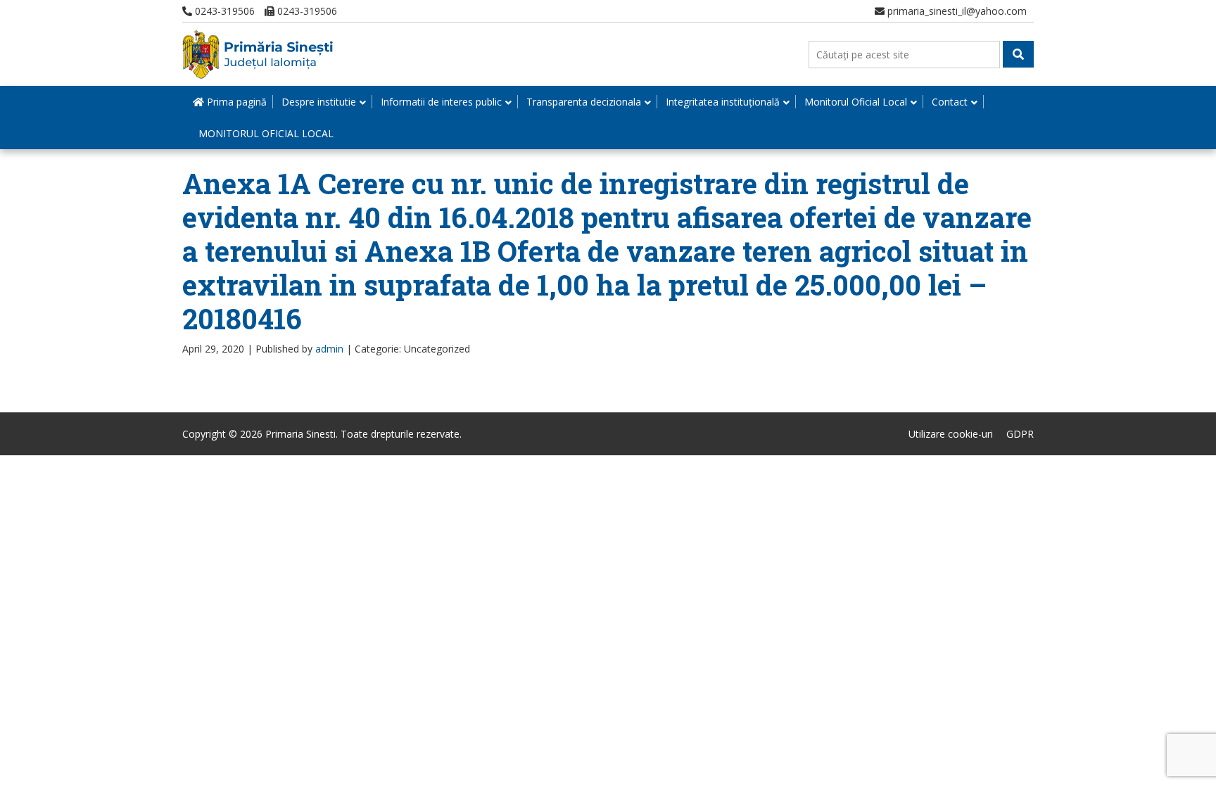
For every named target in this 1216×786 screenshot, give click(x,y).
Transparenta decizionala (583, 101)
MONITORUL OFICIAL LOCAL (266, 133)
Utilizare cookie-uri (950, 433)
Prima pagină (235, 101)
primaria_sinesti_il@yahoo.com (956, 11)
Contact (950, 101)
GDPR (1020, 433)
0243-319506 (223, 11)
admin (329, 348)
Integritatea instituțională (723, 101)
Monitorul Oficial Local (855, 101)
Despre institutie (318, 101)
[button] (1018, 54)
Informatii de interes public (441, 101)
